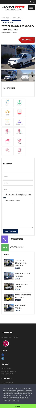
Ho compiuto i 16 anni (13, 200)
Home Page (5, 18)
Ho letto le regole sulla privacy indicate (18, 195)
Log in (33, 2)
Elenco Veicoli (16, 18)
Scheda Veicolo (8, 22)
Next (32, 59)
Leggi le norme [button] (13, 400)
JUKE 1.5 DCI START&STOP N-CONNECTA (21, 263)
